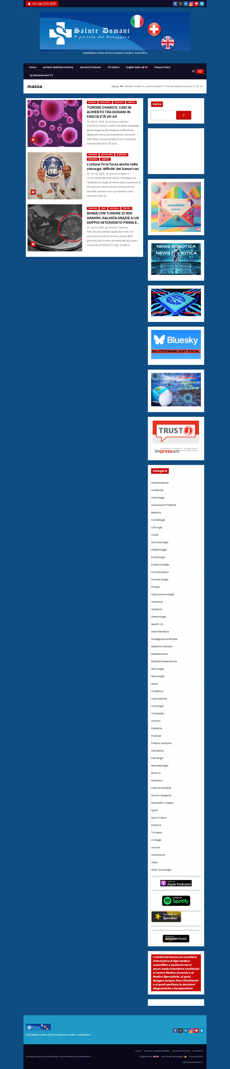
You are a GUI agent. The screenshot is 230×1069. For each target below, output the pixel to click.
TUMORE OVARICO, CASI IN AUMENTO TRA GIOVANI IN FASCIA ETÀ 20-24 (109, 112)
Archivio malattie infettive (58, 67)
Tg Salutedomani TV (41, 75)
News (103, 208)
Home (32, 67)
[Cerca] (183, 115)
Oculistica (157, 691)
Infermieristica (160, 631)
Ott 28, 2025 (97, 173)
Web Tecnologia (161, 870)
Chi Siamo (114, 67)
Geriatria (156, 609)
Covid (154, 535)
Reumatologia (159, 765)
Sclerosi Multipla (161, 788)
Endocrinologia (160, 564)
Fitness (155, 587)
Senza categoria (161, 795)
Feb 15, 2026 (97, 121)
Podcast (156, 736)
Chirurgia (92, 155)
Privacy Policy (162, 67)
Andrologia (157, 497)
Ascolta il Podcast (90, 67)
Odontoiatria (159, 698)
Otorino (156, 721)
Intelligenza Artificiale (164, 639)
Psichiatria (157, 751)
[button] (193, 71)
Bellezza (156, 512)
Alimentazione (160, 483)
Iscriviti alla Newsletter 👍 (174, 1056)
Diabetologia (159, 550)
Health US (157, 624)
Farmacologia (159, 579)
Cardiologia (158, 520)
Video (154, 862)
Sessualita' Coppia (162, 803)
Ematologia (158, 557)
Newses (70, 1056)
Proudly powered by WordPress (42, 1056)
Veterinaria (158, 855)
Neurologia (122, 155)
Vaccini (155, 847)
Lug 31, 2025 (97, 227)
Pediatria (127, 208)
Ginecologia (105, 102)
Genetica (92, 102)
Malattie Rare (107, 155)
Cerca (157, 104)
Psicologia (157, 758)
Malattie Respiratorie (164, 661)
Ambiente (157, 490)
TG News (156, 832)
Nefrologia (157, 669)
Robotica (131, 102)
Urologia (156, 840)
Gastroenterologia (162, 594)
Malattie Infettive (161, 646)
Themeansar (84, 1056)
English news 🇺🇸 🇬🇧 (137, 67)
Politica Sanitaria (161, 743)
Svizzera (156, 825)
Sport (154, 810)
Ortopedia (157, 713)
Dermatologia (159, 542)
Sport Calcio (158, 818)
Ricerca (156, 773)
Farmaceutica (160, 572)
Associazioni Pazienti (163, 505)
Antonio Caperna (118, 121)
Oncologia (119, 102)
